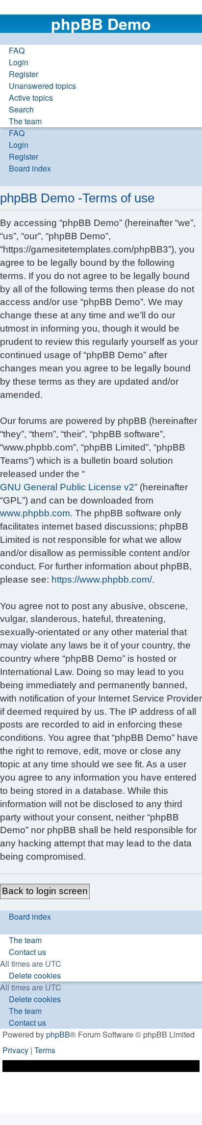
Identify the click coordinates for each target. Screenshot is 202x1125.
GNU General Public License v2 (67, 487)
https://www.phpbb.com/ (101, 579)
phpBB (58, 1034)
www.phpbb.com (35, 513)
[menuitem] (12, 50)
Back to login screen (45, 891)
